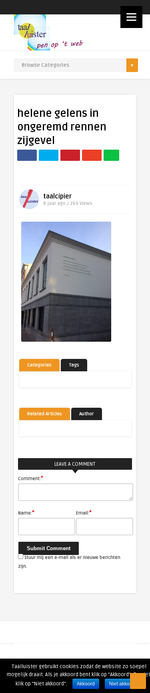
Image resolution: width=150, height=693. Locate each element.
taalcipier (57, 196)
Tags (74, 365)
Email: (84, 512)
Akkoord (86, 684)
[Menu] (131, 17)
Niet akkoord (123, 684)
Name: (26, 512)
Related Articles (44, 414)
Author (86, 414)
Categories (39, 365)
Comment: (30, 478)
